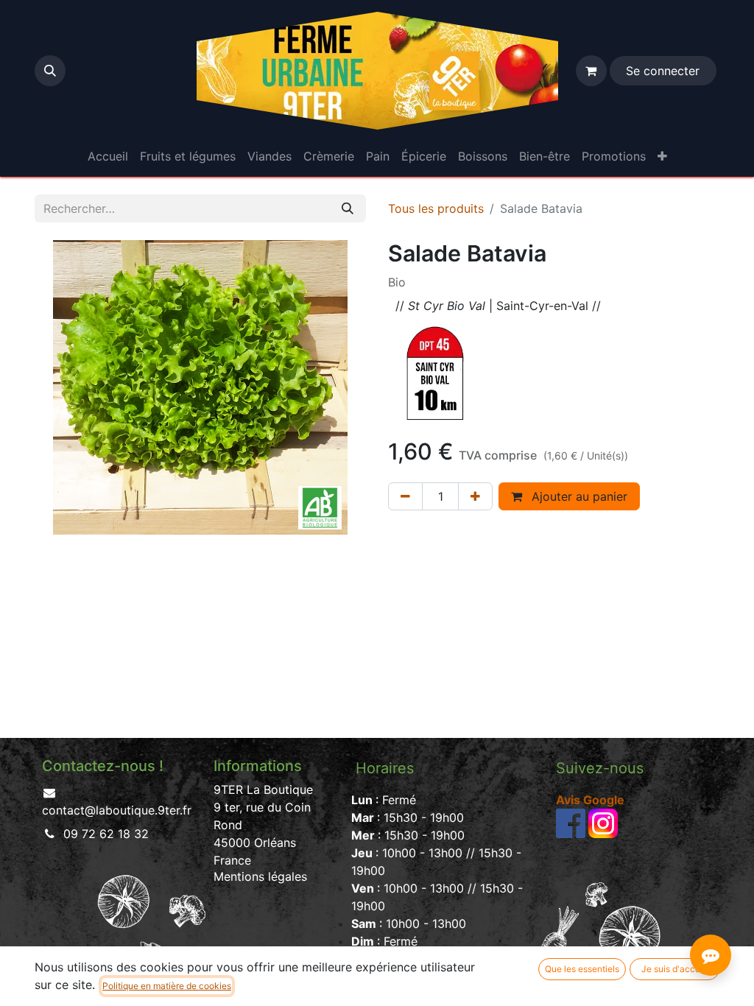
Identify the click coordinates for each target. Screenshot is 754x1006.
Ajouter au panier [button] (577, 496)
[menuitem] (108, 156)
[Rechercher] (347, 208)
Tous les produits (436, 208)
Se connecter (663, 70)
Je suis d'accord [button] (674, 968)
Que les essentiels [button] (582, 968)
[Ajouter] (475, 496)
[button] (50, 70)
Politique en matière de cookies (166, 985)
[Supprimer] (405, 496)
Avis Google (590, 799)
